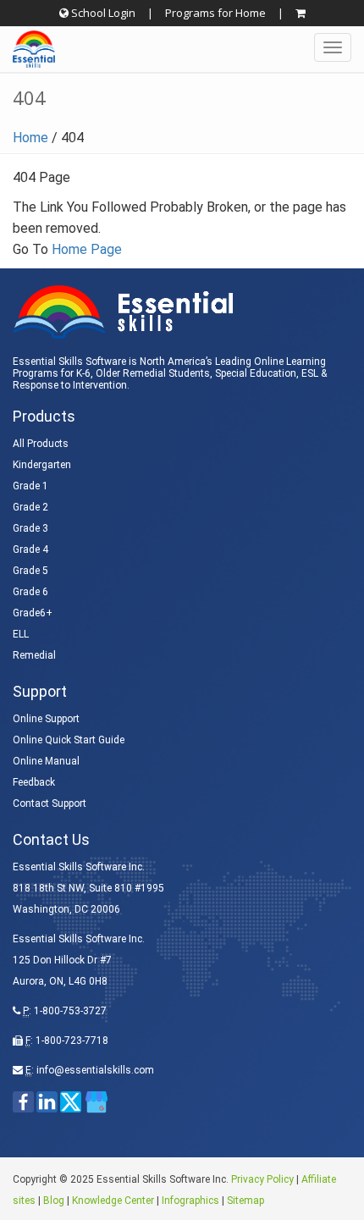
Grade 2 (30, 507)
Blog (53, 1200)
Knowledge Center (113, 1200)
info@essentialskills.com (95, 1070)
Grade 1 (30, 486)
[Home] (27, 49)
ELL (21, 634)
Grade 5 (30, 571)
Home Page (87, 249)
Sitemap (245, 1200)
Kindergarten (42, 465)
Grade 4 (30, 549)
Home (30, 138)
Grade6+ (32, 613)
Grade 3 (30, 528)
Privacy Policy (262, 1179)
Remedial (34, 655)
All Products (41, 444)
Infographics (190, 1200)
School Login (102, 12)
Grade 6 (30, 592)
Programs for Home (215, 12)
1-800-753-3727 (70, 1011)
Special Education (255, 373)
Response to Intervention (70, 385)
